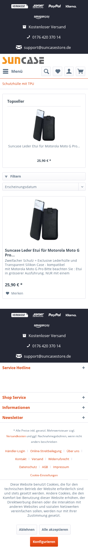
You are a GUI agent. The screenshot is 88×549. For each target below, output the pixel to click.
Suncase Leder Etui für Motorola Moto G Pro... (44, 146)
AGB (45, 467)
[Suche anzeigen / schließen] (46, 71)
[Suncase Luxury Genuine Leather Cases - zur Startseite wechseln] (23, 60)
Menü (17, 71)
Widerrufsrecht (58, 459)
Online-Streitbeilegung (45, 451)
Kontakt (21, 459)
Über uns (73, 451)
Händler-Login (15, 451)
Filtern (15, 176)
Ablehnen (26, 529)
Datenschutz (28, 467)
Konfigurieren (44, 541)
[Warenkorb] (80, 71)
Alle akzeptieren (55, 529)
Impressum (61, 467)
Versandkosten (16, 436)
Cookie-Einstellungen (44, 475)
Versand (37, 459)
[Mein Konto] (69, 71)
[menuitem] (12, 71)
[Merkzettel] (57, 71)
